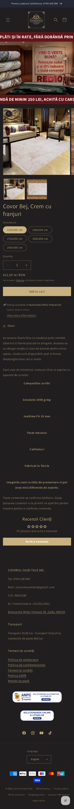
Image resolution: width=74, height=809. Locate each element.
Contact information (59, 794)
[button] (8, 20)
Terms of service (16, 794)
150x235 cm (40, 230)
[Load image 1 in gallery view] (14, 189)
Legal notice (39, 800)
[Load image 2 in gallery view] (37, 189)
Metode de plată (18, 681)
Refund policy (43, 788)
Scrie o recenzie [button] (37, 541)
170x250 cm (14, 238)
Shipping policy (36, 794)
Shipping (20, 280)
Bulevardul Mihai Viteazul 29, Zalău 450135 (36, 612)
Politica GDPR (17, 675)
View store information (21, 315)
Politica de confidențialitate (26, 665)
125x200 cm (14, 230)
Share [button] (11, 325)
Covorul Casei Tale (23, 788)
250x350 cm (15, 247)
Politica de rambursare (23, 659)
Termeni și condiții (20, 670)
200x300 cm (40, 238)
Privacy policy (61, 788)
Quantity (8, 256)
